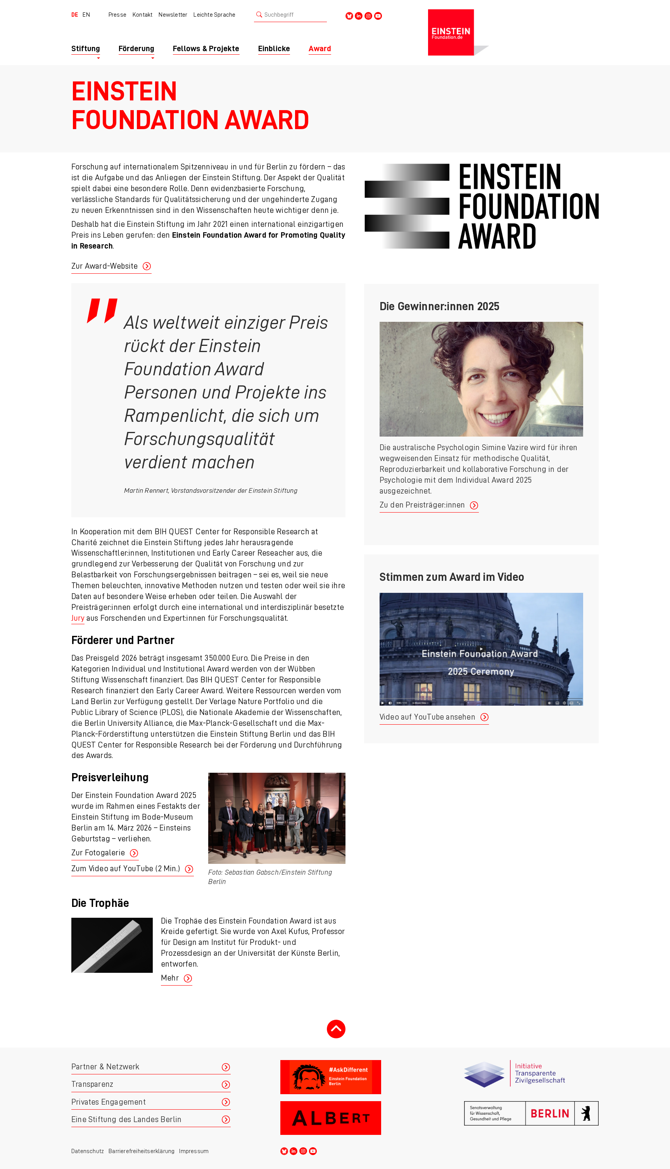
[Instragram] (368, 15)
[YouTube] (378, 15)
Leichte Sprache (214, 15)
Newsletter (173, 15)
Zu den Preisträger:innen (422, 505)
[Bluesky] (349, 15)
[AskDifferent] (347, 1077)
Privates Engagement (108, 1102)
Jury (78, 618)
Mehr (170, 978)
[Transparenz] (531, 1077)
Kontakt (142, 15)
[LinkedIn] (359, 15)
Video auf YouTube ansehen (427, 717)
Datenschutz (87, 1151)
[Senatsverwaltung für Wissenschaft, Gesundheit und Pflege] (531, 1118)
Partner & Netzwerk (105, 1067)
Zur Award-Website (104, 266)
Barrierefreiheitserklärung (141, 1151)
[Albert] (347, 1118)
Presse (117, 15)
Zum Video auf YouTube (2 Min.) (125, 869)
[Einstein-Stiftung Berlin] (513, 32)
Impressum (194, 1151)
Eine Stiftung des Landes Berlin (126, 1119)
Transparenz (92, 1084)
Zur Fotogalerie (98, 853)
